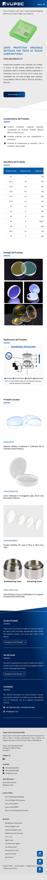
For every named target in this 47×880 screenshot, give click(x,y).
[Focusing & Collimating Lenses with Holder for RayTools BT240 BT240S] (23, 556)
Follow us (6, 755)
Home (5, 11)
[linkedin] (4, 759)
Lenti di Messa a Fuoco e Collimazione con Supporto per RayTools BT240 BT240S (23, 595)
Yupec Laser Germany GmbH (14, 732)
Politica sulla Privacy (10, 868)
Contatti (6, 764)
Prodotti (12, 11)
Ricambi (6, 819)
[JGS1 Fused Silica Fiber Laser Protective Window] (23, 506)
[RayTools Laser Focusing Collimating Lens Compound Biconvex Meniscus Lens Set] (23, 408)
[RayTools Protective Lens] (23, 31)
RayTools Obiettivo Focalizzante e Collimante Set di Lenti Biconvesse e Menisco (23, 447)
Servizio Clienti (19, 866)
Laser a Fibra (8, 793)
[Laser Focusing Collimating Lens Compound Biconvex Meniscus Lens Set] (23, 457)
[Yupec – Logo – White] (13, 2)
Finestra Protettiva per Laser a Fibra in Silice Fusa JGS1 (23, 546)
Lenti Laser (20, 11)
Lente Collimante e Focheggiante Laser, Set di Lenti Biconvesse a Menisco (23, 497)
